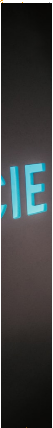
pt (51, 1)
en (51, 0)
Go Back (23, 2)
